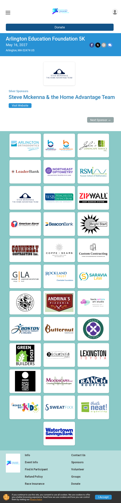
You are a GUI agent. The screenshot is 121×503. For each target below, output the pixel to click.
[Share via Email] (103, 45)
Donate (60, 27)
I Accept (103, 497)
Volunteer (77, 469)
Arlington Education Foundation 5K (45, 39)
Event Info (31, 462)
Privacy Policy (36, 499)
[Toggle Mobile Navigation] (8, 12)
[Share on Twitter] (97, 45)
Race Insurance (34, 483)
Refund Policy (34, 476)
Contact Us (78, 455)
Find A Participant (36, 469)
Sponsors (77, 462)
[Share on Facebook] (91, 45)
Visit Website (20, 105)
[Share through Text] (110, 45)
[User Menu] (115, 12)
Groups (76, 476)
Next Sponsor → (100, 120)
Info (27, 455)
